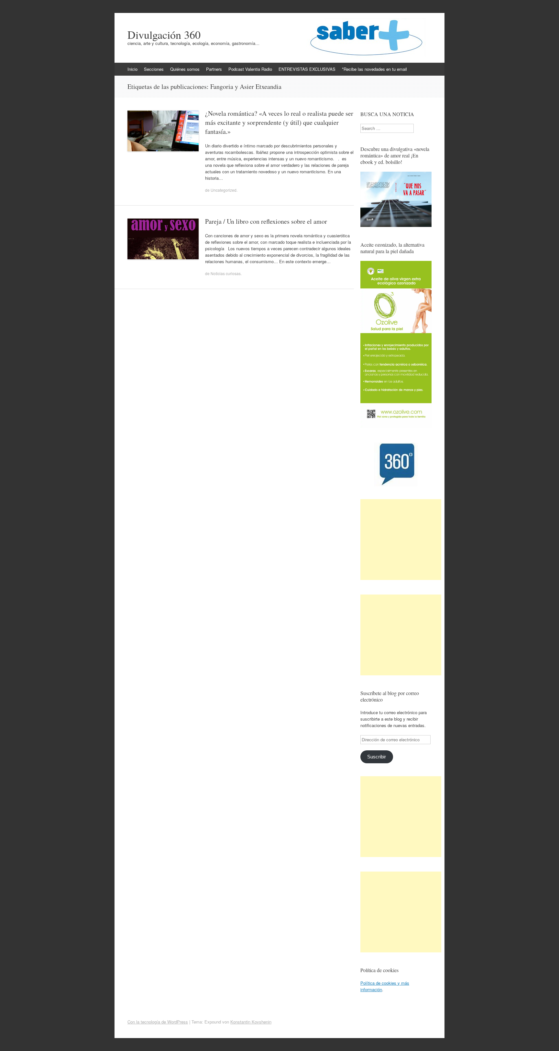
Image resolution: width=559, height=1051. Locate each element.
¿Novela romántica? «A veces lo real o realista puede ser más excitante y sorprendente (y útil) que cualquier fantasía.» (279, 122)
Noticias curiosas (226, 273)
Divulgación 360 (164, 34)
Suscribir (376, 756)
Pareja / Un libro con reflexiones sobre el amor (266, 221)
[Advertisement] (400, 539)
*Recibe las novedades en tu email (374, 69)
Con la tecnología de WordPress (157, 1022)
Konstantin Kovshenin (250, 1022)
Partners (214, 69)
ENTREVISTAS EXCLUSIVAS (307, 69)
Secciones (154, 69)
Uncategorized (223, 190)
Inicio (132, 69)
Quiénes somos (185, 69)
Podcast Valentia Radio (250, 69)
